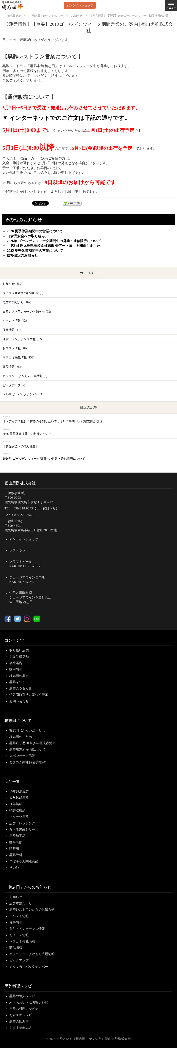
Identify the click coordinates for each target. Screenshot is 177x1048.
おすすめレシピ (20, 1015)
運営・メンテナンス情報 (19, 339)
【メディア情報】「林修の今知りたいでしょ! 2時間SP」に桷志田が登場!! (53, 421)
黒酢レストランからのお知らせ (24, 311)
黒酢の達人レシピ (22, 996)
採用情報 (15, 669)
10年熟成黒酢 (19, 791)
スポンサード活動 (22, 755)
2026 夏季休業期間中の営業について (35, 231)
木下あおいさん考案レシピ (28, 1002)
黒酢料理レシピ (18, 986)
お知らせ (9, 283)
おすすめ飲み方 (20, 1027)
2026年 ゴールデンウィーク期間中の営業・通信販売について (54, 241)
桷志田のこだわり (22, 736)
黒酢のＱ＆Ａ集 (20, 688)
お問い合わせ (19, 701)
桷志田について (18, 720)
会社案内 (15, 663)
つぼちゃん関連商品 (23, 861)
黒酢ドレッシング (22, 823)
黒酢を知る (17, 682)
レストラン (17, 550)
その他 (14, 867)
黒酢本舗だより (13, 302)
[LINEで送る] (72, 204)
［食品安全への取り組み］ (27, 236)
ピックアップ (12, 385)
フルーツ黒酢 (19, 817)
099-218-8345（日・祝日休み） (36, 508)
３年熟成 (15, 804)
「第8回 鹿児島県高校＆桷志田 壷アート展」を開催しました (53, 245)
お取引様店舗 (19, 656)
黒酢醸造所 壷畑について (27, 749)
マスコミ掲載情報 (15, 357)
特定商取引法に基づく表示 (28, 694)
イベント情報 (12, 320)
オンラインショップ (79, 5)
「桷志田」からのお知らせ (28, 887)
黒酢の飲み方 (19, 1021)
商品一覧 (12, 781)
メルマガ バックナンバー (21, 394)
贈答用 (14, 848)
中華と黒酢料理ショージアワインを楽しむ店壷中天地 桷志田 (30, 597)
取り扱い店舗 (19, 650)
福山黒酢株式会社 (20, 483)
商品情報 (9, 366)
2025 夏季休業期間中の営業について (35, 250)
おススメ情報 (12, 348)
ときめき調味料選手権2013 (29, 762)
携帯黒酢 (15, 842)
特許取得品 (17, 810)
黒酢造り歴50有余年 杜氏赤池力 (32, 743)
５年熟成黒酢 (19, 798)
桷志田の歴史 (19, 675)
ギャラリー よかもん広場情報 (23, 376)
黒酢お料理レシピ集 (23, 1008)
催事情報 (9, 330)
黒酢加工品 (17, 835)
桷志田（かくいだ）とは (27, 730)
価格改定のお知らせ (22, 255)
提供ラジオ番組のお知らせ (21, 293)
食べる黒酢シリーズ (23, 829)
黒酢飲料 (15, 855)
